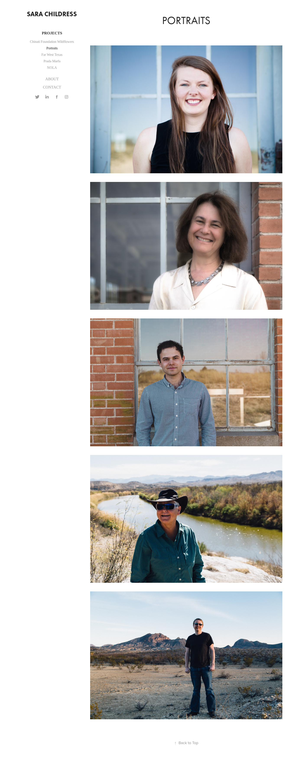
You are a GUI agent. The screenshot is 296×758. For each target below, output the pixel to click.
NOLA (52, 67)
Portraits (52, 48)
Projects (52, 33)
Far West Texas (51, 54)
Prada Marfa (52, 61)
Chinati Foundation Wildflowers (52, 41)
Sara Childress (52, 14)
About (52, 79)
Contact (52, 87)
